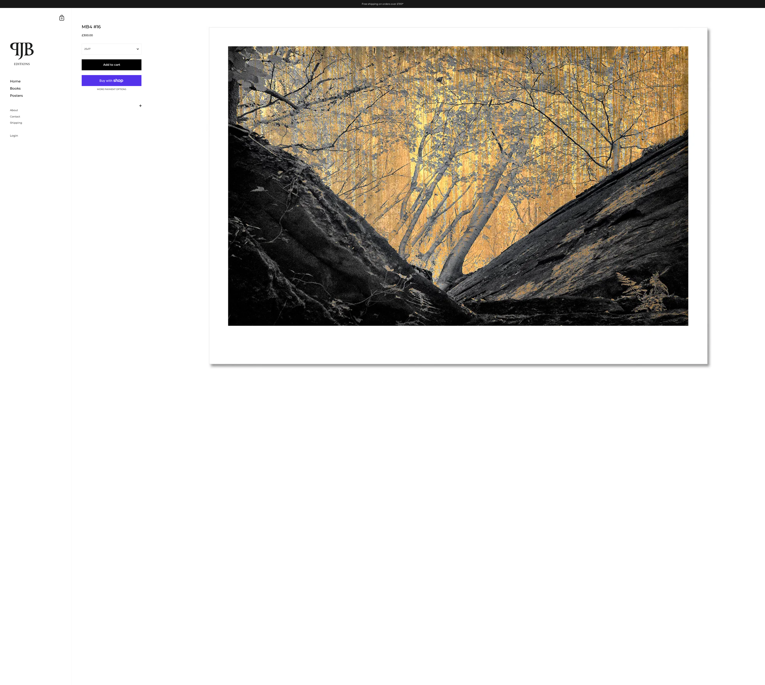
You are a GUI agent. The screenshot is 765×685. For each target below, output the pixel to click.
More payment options (111, 89)
